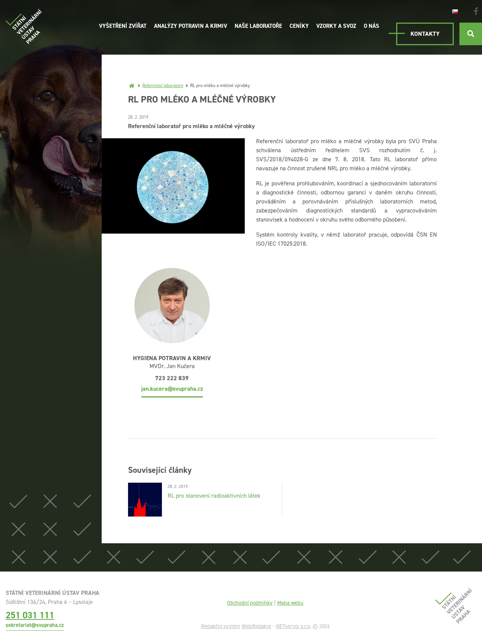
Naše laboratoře (258, 26)
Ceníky (299, 26)
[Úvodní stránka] (24, 26)
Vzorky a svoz (336, 26)
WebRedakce (256, 626)
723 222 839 (172, 378)
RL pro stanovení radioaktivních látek (214, 496)
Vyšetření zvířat (122, 26)
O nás (371, 26)
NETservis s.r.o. (293, 626)
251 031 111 (30, 615)
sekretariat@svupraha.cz (35, 625)
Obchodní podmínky (250, 603)
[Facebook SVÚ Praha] (476, 11)
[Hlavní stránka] (132, 86)
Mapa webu (290, 603)
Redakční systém (220, 626)
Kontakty (424, 34)
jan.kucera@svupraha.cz (172, 389)
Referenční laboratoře (162, 86)
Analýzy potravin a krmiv (190, 26)
